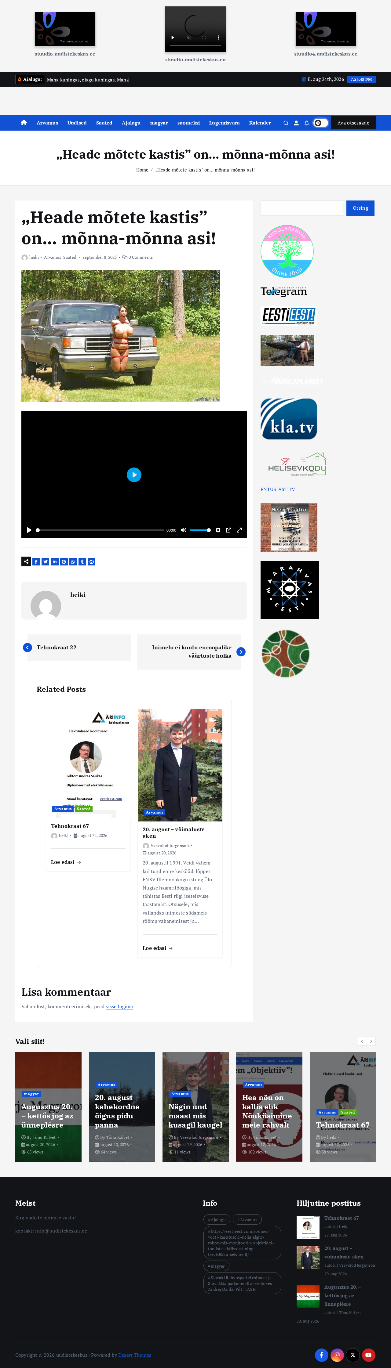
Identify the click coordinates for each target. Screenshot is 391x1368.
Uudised (77, 122)
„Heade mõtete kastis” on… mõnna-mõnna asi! (205, 170)
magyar (159, 122)
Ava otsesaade (353, 122)
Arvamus (47, 122)
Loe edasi (63, 861)
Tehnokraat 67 (341, 1218)
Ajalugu (131, 122)
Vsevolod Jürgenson (170, 845)
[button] (362, 1041)
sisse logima (119, 1006)
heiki (34, 257)
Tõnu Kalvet (44, 1137)
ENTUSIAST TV (278, 489)
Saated (104, 122)
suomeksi (188, 122)
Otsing (360, 207)
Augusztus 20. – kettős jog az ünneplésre (342, 1295)
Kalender (260, 122)
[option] (48, 1107)
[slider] (100, 530)
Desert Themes (134, 1355)
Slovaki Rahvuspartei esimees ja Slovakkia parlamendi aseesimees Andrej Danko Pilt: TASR (240, 1283)
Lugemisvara (224, 122)
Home (142, 170)
